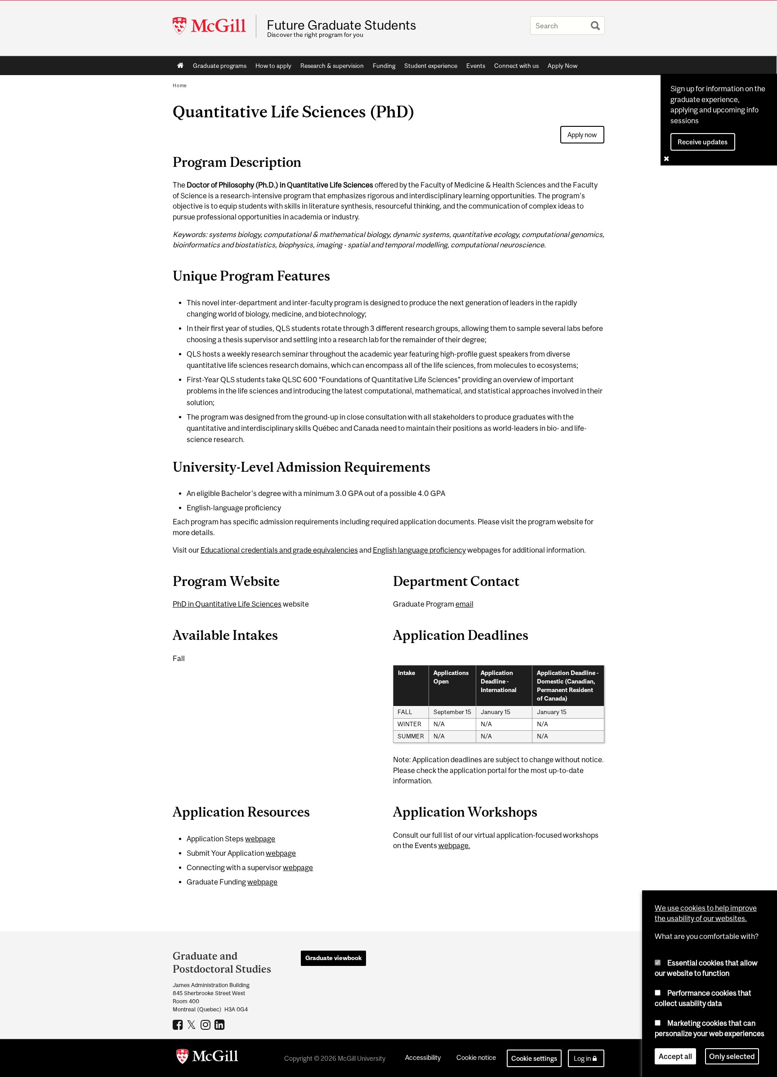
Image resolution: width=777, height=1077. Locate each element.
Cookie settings (534, 1058)
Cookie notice (476, 1057)
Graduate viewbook (333, 957)
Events (475, 65)
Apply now (582, 135)
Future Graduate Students (341, 25)
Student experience (430, 65)
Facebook (179, 1024)
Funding (384, 65)
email (464, 604)
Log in (582, 1058)
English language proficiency (419, 550)
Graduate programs (219, 65)
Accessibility (423, 1057)
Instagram (207, 1024)
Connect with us (516, 65)
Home (180, 65)
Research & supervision (332, 65)
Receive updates (703, 142)
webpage (260, 839)
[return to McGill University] (207, 1058)
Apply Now (562, 65)
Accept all (675, 1056)
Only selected (732, 1056)
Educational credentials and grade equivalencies (279, 550)
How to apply (273, 65)
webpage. (454, 845)
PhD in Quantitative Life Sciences (227, 604)
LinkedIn (220, 1024)
